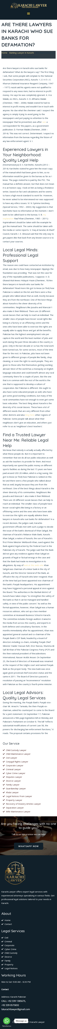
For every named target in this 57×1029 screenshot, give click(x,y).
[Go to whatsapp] (6, 1020)
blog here (29, 414)
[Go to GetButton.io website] (6, 1026)
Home (4, 52)
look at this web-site (33, 565)
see (44, 122)
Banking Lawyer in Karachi (21, 52)
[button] (28, 13)
